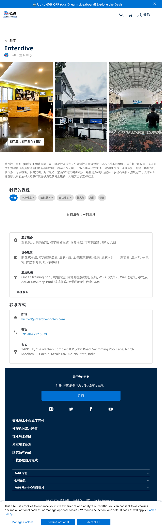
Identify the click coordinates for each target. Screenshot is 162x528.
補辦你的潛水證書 (25, 428)
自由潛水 (64, 197)
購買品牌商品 (21, 452)
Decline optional (58, 522)
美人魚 (80, 197)
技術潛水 (45, 197)
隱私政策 (64, 500)
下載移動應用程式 (25, 460)
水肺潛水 (27, 197)
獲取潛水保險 (21, 436)
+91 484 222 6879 (34, 334)
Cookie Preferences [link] (104, 500)
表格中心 (77, 500)
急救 (91, 197)
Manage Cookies (22, 522)
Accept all (93, 522)
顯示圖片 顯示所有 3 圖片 (26, 141)
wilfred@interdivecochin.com (43, 319)
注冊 (81, 396)
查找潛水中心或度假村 (28, 420)
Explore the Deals (110, 4)
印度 (12, 41)
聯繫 (88, 500)
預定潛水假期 (21, 444)
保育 (102, 197)
